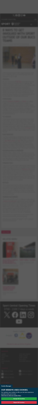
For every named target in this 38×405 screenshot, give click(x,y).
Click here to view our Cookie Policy (11, 395)
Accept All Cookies (19, 398)
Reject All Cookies (19, 402)
